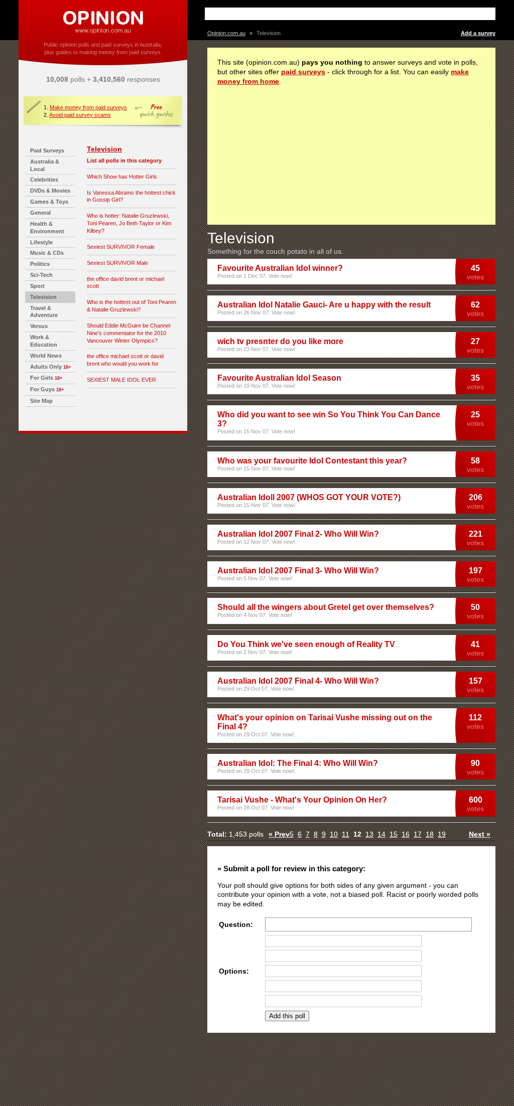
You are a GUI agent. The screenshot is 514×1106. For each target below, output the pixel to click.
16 (406, 834)
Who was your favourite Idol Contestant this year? (312, 460)
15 (394, 834)
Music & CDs (47, 253)
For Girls (41, 378)
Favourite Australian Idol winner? (280, 268)
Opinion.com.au (226, 33)
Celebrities (44, 180)
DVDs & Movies (50, 191)
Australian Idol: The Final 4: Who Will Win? (297, 763)
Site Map (41, 401)
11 (345, 834)
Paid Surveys (47, 150)
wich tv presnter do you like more (280, 341)
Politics (40, 264)
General (40, 213)
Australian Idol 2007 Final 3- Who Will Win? (298, 570)
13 (369, 834)
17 (418, 834)
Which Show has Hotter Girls (122, 177)
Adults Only (46, 367)
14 (381, 834)
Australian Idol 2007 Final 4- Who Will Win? (298, 681)
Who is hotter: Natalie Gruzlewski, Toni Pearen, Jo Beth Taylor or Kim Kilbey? (129, 223)
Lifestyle (41, 242)
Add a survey (478, 33)
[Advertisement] (324, 14)
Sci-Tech (41, 275)
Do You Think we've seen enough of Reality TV (306, 644)
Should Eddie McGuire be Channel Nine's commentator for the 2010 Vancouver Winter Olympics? (128, 333)
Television (43, 297)
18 (430, 834)
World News (46, 356)
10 (334, 834)
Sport (37, 286)
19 (442, 834)
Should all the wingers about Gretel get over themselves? (325, 607)
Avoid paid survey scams (80, 115)
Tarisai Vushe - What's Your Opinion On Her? (302, 800)
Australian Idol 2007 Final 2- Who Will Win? (298, 534)
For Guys (42, 389)
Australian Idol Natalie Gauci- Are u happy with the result (324, 304)
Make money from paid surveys (88, 107)
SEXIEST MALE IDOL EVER (121, 380)
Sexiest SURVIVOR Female (121, 247)
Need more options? (349, 1016)
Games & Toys (49, 202)
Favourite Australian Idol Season (279, 378)
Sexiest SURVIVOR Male (117, 263)
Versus (39, 326)
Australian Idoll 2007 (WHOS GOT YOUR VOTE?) (309, 497)
